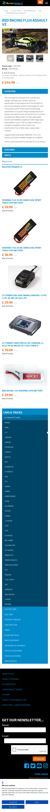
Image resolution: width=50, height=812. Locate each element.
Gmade (7, 486)
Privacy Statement (10, 679)
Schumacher (10, 545)
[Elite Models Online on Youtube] (39, 767)
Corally (8, 452)
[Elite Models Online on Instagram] (45, 767)
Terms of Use (8, 674)
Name (6, 724)
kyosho (8, 511)
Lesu (6, 526)
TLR (6, 570)
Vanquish (8, 589)
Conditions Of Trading (12, 689)
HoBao (7, 491)
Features (9, 149)
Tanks (7, 630)
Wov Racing (9, 594)
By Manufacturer (12, 417)
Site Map (6, 694)
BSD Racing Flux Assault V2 (16, 13)
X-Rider (8, 599)
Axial (7, 427)
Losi (6, 531)
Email (5, 735)
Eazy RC (8, 457)
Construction (10, 625)
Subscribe (40, 759)
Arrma (7, 423)
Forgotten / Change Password (16, 705)
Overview (10, 91)
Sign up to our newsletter (14, 700)
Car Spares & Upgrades (14, 645)
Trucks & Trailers (12, 619)
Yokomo (8, 604)
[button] (40, 2)
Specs (7, 155)
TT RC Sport (9, 580)
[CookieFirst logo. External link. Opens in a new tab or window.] (3, 783)
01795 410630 (41, 774)
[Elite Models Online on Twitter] (33, 767)
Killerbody (9, 506)
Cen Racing (9, 447)
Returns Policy (9, 684)
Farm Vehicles (10, 661)
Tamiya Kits (9, 555)
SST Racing (9, 550)
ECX (6, 462)
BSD (6, 432)
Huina (7, 501)
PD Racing (9, 536)
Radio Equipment (11, 640)
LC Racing (8, 521)
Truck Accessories (12, 656)
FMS (6, 477)
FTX (6, 482)
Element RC (9, 467)
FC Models (9, 472)
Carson (8, 442)
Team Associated (11, 565)
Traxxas (8, 575)
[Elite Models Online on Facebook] (26, 767)
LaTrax (7, 516)
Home (6, 11)
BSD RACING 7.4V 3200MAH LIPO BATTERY (22, 390)
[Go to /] (12, 3)
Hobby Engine (10, 496)
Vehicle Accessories (13, 651)
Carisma (8, 437)
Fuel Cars (8, 614)
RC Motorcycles (11, 635)
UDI (6, 585)
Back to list (7, 161)
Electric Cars (10, 609)
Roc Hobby (9, 540)
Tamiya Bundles (11, 560)
